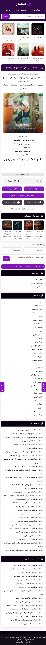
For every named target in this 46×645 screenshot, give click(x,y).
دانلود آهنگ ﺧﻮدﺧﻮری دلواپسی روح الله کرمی (26, 620)
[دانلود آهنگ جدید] (23, 4)
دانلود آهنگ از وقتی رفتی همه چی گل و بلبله (26, 455)
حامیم (40, 316)
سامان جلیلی (37, 335)
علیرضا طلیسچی (36, 411)
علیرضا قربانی (37, 400)
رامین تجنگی (37, 393)
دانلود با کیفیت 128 (11, 189)
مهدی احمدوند (36, 360)
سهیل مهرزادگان (36, 375)
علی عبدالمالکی (37, 309)
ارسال (6, 258)
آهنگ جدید (36, 10)
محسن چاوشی (37, 313)
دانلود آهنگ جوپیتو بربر (33, 488)
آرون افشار (38, 378)
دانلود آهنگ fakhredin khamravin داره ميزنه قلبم (24, 550)
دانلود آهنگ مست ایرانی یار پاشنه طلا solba (26, 503)
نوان (40, 331)
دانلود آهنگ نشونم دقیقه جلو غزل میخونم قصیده (24, 485)
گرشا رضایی (38, 305)
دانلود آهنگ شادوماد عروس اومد (30, 539)
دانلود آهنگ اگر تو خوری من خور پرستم (28, 444)
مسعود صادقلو (36, 386)
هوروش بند (37, 367)
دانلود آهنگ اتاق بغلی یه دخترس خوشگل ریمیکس (24, 613)
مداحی (8, 10)
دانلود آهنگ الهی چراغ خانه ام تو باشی (28, 499)
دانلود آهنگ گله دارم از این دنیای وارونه (28, 492)
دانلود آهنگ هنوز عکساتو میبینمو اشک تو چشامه (24, 525)
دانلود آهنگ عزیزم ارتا (34, 448)
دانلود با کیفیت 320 (32, 189)
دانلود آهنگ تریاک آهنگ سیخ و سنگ (29, 598)
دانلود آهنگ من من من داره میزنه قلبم (28, 565)
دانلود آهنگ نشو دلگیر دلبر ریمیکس (29, 583)
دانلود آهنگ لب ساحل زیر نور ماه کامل (28, 532)
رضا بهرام (38, 342)
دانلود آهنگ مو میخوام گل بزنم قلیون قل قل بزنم (24, 605)
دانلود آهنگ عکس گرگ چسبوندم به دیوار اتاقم (25, 580)
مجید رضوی (37, 324)
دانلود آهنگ (34, 74)
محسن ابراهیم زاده (35, 349)
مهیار (40, 408)
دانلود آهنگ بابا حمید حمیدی (31, 514)
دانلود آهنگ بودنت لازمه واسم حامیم (29, 507)
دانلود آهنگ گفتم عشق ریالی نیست (29, 441)
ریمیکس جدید (21, 10)
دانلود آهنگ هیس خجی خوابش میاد (29, 602)
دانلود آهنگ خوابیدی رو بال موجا (30, 587)
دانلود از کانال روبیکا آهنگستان (23, 195)
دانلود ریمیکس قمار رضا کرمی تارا (30, 572)
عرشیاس (39, 404)
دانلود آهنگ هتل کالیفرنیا (33, 536)
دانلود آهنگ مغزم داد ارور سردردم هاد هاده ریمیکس (23, 437)
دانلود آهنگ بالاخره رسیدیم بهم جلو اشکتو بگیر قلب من (22, 495)
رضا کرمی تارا (37, 327)
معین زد (39, 371)
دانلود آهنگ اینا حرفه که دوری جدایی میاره (22, 67)
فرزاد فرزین (38, 397)
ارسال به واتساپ (10, 202)
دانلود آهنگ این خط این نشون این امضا (28, 576)
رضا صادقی (38, 415)
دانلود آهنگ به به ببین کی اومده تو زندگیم (27, 609)
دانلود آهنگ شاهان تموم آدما (31, 624)
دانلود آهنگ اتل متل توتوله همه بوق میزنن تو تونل (23, 452)
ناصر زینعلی (37, 320)
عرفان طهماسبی (36, 346)
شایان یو (39, 364)
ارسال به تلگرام (32, 202)
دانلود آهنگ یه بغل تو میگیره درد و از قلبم (26, 466)
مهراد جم (39, 357)
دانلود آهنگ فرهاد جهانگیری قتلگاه (29, 510)
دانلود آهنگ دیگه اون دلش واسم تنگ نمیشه (26, 430)
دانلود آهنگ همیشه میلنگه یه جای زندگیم (26, 569)
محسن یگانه (37, 382)
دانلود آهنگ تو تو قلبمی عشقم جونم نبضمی (26, 434)
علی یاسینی (38, 353)
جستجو (5, 16)
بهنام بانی (38, 302)
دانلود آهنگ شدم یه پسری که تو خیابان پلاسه (25, 528)
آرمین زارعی (38, 338)
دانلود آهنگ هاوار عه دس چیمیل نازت (28, 517)
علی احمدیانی (37, 389)
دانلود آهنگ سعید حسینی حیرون (30, 521)
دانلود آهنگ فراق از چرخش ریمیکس (29, 616)
